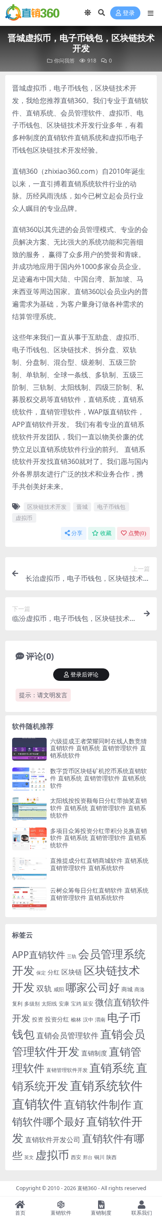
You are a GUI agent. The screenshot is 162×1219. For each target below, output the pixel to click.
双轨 (44, 988)
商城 (127, 989)
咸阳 (59, 989)
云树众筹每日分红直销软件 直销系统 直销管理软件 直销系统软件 (99, 894)
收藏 (105, 533)
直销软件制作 (97, 1104)
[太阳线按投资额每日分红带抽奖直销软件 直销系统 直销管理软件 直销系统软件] (29, 808)
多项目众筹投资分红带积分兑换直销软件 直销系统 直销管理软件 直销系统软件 (98, 838)
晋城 (82, 507)
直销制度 (94, 1053)
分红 (54, 972)
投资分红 (57, 1019)
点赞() (137, 533)
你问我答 (64, 60)
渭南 (100, 1019)
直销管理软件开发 (67, 1070)
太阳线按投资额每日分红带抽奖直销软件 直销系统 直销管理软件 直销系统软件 (98, 807)
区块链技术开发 (47, 507)
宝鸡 (76, 1003)
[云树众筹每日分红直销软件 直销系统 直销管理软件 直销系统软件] (29, 898)
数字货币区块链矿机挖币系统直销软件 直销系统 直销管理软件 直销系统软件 (98, 778)
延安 (88, 1003)
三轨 (71, 956)
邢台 (87, 1157)
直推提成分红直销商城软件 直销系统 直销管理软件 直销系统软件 (99, 864)
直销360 (87, 1188)
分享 (77, 533)
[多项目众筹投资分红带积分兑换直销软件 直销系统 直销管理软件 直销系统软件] (29, 838)
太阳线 (49, 1003)
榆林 (76, 1019)
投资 (37, 1019)
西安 (76, 1157)
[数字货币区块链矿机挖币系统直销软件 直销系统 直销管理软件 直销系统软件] (29, 779)
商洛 (139, 989)
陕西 (111, 1157)
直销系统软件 (106, 1085)
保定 (41, 973)
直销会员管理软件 (67, 1035)
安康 (64, 1003)
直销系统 (111, 1067)
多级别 (32, 1003)
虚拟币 (24, 518)
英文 (29, 1157)
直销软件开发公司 (52, 1139)
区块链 (71, 972)
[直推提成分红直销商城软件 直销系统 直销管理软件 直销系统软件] (29, 868)
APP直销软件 (38, 955)
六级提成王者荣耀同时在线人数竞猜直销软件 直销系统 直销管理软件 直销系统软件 (98, 748)
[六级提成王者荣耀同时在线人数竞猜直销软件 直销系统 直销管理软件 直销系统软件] (29, 749)
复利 (17, 1003)
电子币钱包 (111, 507)
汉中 (88, 1019)
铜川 (99, 1157)
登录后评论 (84, 674)
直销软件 (37, 1103)
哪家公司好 (93, 987)
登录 (129, 13)
